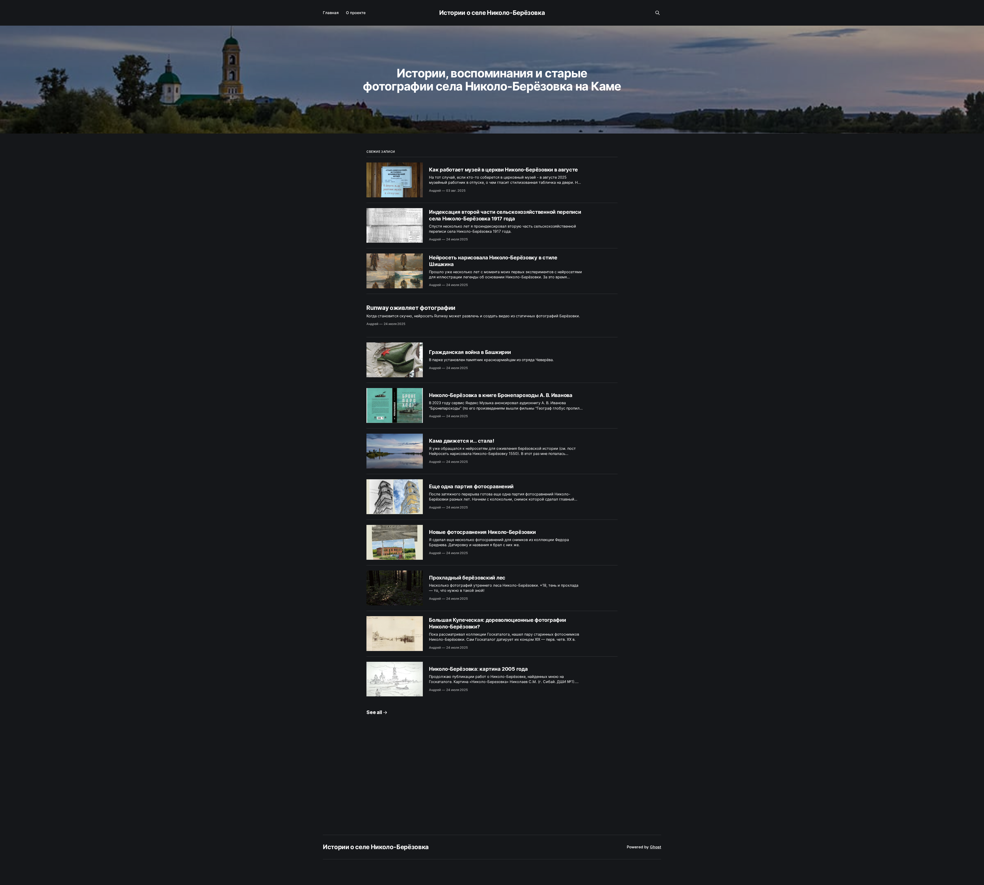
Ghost (655, 847)
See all (374, 712)
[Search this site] (657, 13)
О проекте (356, 12)
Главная (331, 12)
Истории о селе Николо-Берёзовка (492, 12)
